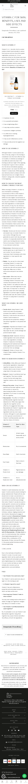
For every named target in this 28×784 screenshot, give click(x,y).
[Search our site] (3, 9)
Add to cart (14, 113)
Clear (24, 9)
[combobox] (13, 9)
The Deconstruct (8, 772)
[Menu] (3, 5)
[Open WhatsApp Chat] (24, 776)
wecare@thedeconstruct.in (15, 742)
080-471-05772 (10, 747)
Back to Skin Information (15, 634)
